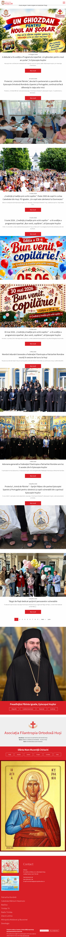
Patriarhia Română (8, 897)
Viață (9, 754)
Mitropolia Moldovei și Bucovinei (14, 919)
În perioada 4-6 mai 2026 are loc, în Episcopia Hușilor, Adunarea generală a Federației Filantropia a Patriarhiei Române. (33, 470)
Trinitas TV (5, 908)
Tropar (38, 754)
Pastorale (41, 709)
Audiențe (52, 709)
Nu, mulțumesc (54, 930)
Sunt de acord (44, 930)
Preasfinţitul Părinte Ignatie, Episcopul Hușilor (33, 704)
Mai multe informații (24, 935)
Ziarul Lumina (6, 916)
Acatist (19, 754)
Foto (57, 754)
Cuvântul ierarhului (28, 709)
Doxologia (5, 923)
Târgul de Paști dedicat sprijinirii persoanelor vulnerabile (33, 601)
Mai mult (33, 71)
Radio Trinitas (6, 912)
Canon (28, 754)
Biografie (14, 709)
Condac (48, 754)
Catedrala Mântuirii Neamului (13, 901)
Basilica (4, 904)
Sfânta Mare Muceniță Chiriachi (33, 749)
